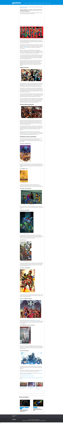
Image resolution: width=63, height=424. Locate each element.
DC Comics (29, 321)
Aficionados (24, 375)
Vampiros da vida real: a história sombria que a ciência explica (24, 410)
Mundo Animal (34, 3)
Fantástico (29, 265)
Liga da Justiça (36, 320)
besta (28, 132)
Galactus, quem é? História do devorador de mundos (31, 374)
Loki (25, 88)
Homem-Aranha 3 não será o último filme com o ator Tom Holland (39, 387)
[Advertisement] (31, 19)
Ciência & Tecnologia (41, 3)
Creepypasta (22, 407)
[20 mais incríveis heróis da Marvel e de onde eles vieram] (23, 384)
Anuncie (13, 416)
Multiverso (38, 39)
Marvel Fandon (25, 377)
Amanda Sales (28, 25)
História (46, 3)
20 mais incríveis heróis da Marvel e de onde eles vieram (23, 387)
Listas (21, 408)
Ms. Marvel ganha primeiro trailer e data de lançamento (31, 387)
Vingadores (24, 47)
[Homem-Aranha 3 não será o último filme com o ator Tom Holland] (39, 384)
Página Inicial (22, 6)
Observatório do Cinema (30, 375)
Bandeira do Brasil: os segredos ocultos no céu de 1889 (38, 409)
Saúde (26, 3)
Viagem (49, 3)
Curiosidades (30, 3)
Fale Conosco (14, 415)
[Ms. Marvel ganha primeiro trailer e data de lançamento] (31, 384)
